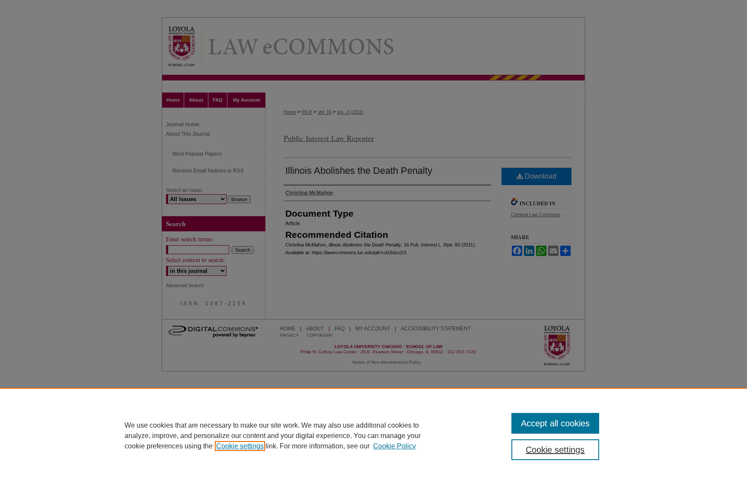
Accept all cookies (555, 423)
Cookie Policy (394, 446)
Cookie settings (240, 446)
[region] (373, 435)
